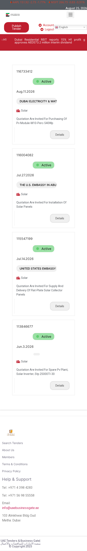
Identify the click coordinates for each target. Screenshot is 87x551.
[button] (70, 14)
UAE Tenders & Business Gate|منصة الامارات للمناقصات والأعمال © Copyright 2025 (20, 543)
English (63, 27)
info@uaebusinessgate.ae (20, 508)
